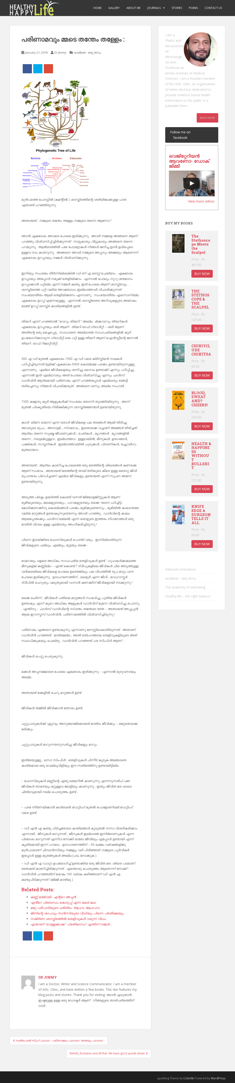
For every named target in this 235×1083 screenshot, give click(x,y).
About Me (133, 8)
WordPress (218, 1078)
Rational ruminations (180, 569)
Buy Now (202, 273)
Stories (177, 8)
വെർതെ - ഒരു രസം (87, 52)
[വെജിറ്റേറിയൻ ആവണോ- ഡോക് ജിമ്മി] (192, 183)
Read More (207, 118)
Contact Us (213, 8)
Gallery (114, 8)
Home (97, 8)
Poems (193, 8)
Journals (154, 8)
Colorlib (188, 1078)
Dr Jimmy (60, 52)
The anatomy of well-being (185, 587)
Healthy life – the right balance (187, 596)
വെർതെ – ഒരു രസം (180, 578)
